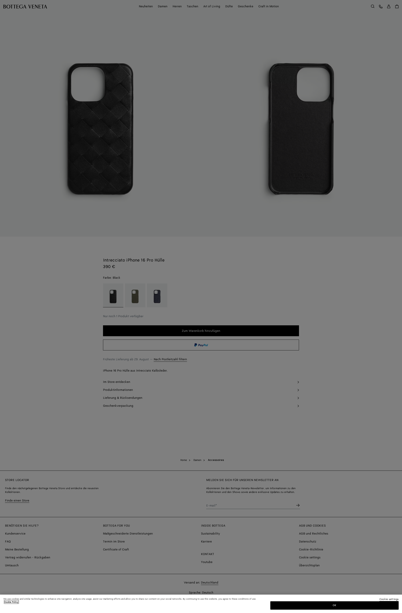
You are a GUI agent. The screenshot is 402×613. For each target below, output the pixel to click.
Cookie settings (389, 599)
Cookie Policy (11, 602)
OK (334, 605)
